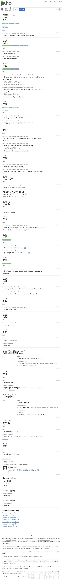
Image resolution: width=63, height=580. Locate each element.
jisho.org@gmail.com (11, 540)
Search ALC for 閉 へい (9, 515)
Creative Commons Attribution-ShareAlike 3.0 (48, 571)
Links (3, 30)
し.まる (31, 470)
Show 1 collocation (5, 26)
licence (47, 548)
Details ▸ (58, 32)
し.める (25, 470)
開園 (9, 230)
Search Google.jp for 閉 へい (10, 522)
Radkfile (28, 546)
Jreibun (58, 551)
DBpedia (19, 571)
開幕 (25, 248)
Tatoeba (21, 551)
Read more (33, 365)
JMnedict (22, 546)
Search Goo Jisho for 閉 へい (10, 518)
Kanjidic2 (17, 546)
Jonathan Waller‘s (17, 577)
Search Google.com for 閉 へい (11, 520)
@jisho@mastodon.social (50, 538)
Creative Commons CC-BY (43, 551)
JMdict (12, 546)
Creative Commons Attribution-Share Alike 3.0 (13, 568)
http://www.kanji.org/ (17, 561)
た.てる (37, 470)
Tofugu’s (22, 556)
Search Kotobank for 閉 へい (10, 524)
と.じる (13, 470)
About (50, 1)
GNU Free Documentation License (13, 573)
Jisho (6, 3)
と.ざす (19, 470)
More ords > (6, 459)
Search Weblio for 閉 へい (9, 526)
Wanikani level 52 (23, 45)
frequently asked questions (44, 540)
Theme (55, 1)
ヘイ (12, 472)
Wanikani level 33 (15, 107)
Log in (60, 1)
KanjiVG (26, 566)
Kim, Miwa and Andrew (22, 538)
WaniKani (39, 556)
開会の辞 (23, 187)
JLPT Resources (26, 577)
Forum (45, 1)
